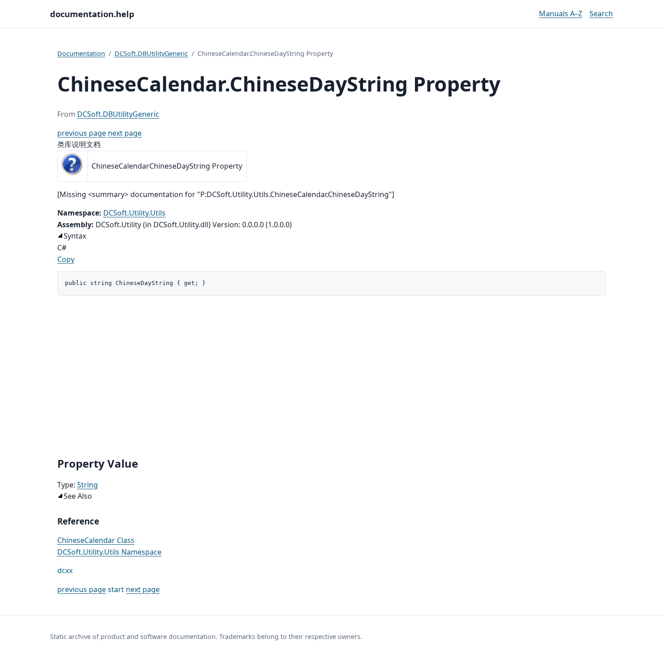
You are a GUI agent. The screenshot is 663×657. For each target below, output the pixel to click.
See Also (78, 496)
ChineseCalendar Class (95, 540)
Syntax (75, 236)
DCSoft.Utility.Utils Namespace (109, 552)
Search (601, 13)
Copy (65, 259)
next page (125, 133)
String (87, 485)
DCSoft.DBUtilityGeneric (151, 53)
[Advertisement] (331, 376)
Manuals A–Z (560, 13)
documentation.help (92, 13)
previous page (81, 133)
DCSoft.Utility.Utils (134, 213)
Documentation (81, 53)
